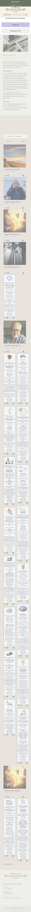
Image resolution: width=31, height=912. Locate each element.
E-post (11, 5)
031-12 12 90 (18, 5)
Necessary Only (15, 31)
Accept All (15, 25)
